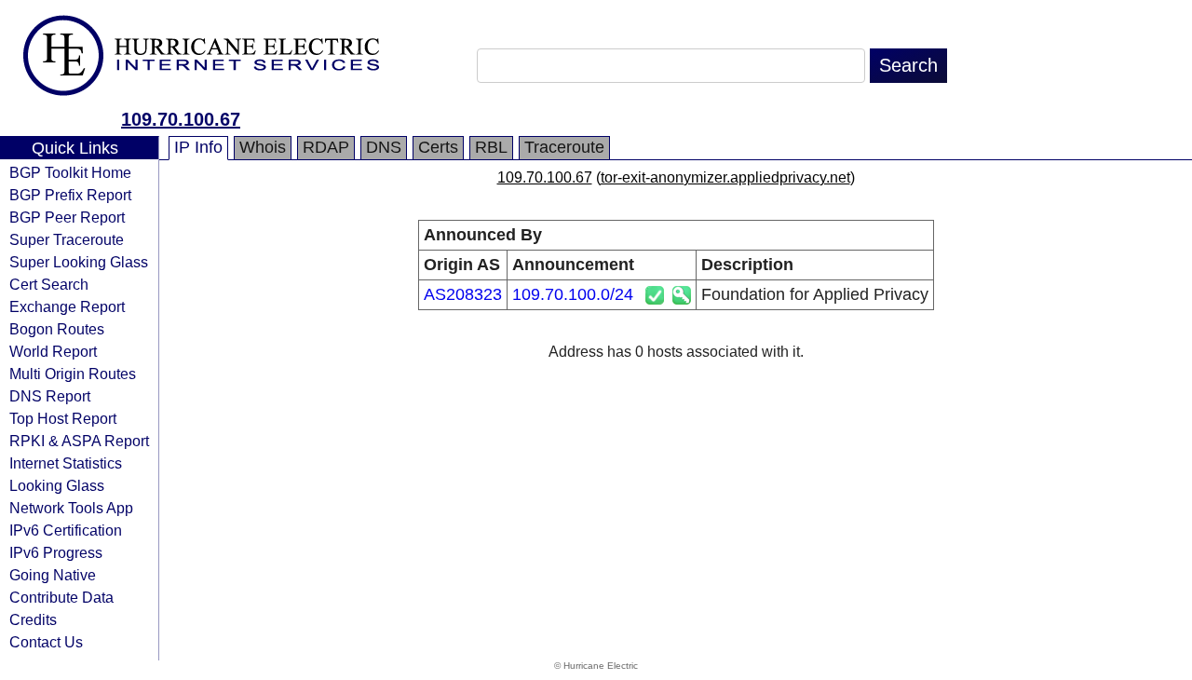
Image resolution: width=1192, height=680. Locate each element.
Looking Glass (56, 485)
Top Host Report (62, 418)
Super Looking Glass (78, 261)
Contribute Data (61, 597)
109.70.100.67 (180, 119)
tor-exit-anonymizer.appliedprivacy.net (725, 177)
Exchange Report (67, 306)
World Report (53, 351)
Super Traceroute (66, 239)
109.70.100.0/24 (572, 294)
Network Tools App (71, 507)
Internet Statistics (65, 463)
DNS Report (49, 396)
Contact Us (46, 641)
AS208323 (463, 294)
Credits (33, 619)
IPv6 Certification (65, 530)
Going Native (52, 574)
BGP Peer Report (67, 217)
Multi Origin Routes (72, 373)
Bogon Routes (56, 328)
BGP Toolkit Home (70, 172)
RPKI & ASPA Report (79, 440)
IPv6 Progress (55, 552)
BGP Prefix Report (70, 194)
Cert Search (48, 284)
